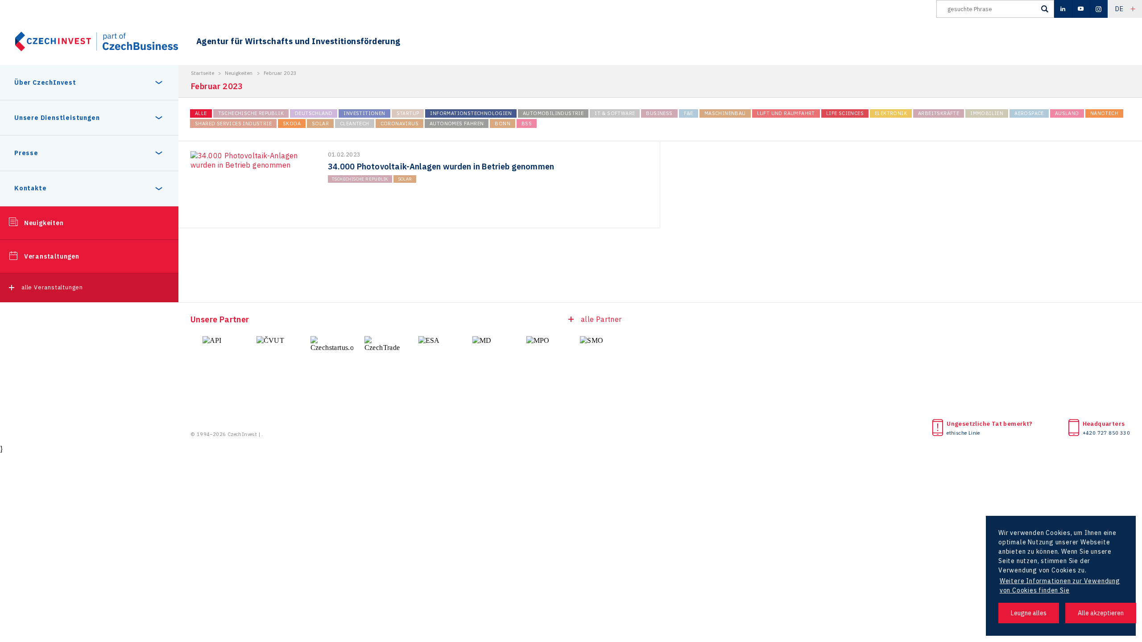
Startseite (202, 73)
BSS (526, 123)
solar (320, 123)
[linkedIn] (1063, 9)
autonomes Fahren (457, 123)
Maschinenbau (725, 113)
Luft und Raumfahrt (786, 113)
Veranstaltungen (51, 256)
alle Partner (601, 319)
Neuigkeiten (44, 223)
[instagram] (1099, 9)
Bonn (502, 123)
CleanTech (354, 123)
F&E (688, 113)
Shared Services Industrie (233, 123)
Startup (408, 113)
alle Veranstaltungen (52, 287)
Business (659, 113)
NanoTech (1104, 113)
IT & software (615, 113)
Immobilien (986, 113)
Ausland (1067, 113)
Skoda (292, 123)
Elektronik (891, 113)
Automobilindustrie (553, 113)
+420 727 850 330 (1106, 433)
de (1119, 8)
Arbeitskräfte (938, 113)
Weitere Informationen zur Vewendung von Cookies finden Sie (1060, 585)
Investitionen (364, 113)
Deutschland (313, 113)
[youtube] (1081, 9)
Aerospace (1029, 113)
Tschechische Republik (251, 113)
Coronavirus (399, 123)
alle (201, 113)
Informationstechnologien (471, 113)
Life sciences (845, 113)
